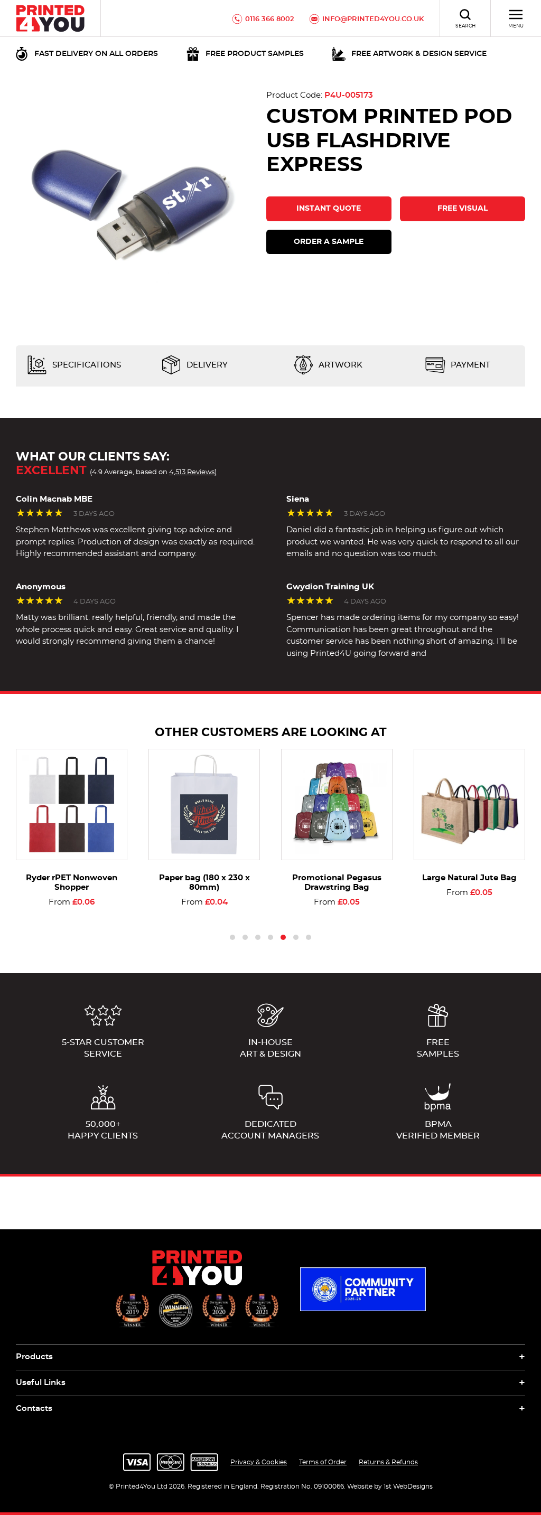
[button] (232, 937)
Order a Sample (328, 242)
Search (465, 26)
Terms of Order (323, 1462)
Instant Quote (328, 208)
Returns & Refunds (388, 1462)
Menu (516, 26)
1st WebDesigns (408, 1486)
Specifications (85, 365)
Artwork (339, 365)
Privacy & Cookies (258, 1462)
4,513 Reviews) (193, 472)
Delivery (206, 365)
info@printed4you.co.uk (373, 19)
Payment (469, 365)
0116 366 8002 (269, 19)
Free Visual (462, 208)
